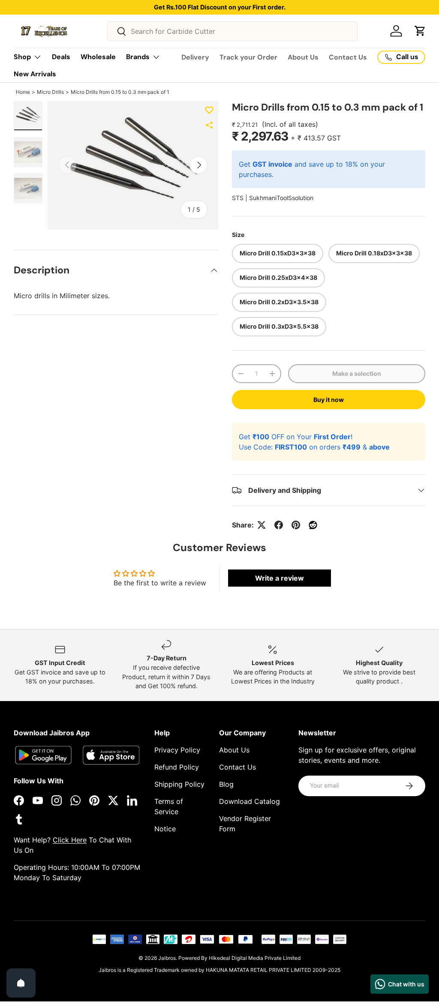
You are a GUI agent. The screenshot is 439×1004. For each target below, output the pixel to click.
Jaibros (167, 958)
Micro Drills (50, 92)
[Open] (21, 983)
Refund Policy (176, 767)
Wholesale (98, 56)
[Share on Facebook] (278, 524)
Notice (165, 828)
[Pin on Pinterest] (295, 524)
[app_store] (43, 755)
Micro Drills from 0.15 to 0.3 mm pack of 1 (120, 92)
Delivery (195, 57)
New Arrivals (35, 73)
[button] (420, 30)
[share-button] (209, 125)
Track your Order (248, 57)
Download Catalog (249, 801)
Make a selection (356, 373)
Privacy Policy (177, 750)
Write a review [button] (279, 578)
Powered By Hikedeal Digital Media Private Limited (239, 958)
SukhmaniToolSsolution (281, 197)
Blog (226, 784)
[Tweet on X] (261, 524)
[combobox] (232, 31)
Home (23, 92)
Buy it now (328, 399)
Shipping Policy (179, 784)
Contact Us (348, 57)
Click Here (70, 840)
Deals (61, 56)
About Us (303, 57)
